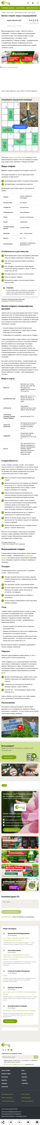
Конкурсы (4, 1077)
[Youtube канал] (8, 1050)
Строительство (7, 957)
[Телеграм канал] (2, 1050)
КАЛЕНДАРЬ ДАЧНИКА (7, 8)
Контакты (4, 1086)
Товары (23, 1080)
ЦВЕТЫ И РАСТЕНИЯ (32, 8)
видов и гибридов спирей (17, 157)
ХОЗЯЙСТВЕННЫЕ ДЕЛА (7, 1101)
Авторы (23, 1073)
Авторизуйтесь (6, 917)
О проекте (24, 1083)
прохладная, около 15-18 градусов (18, 820)
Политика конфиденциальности (11, 1111)
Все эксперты (9, 1021)
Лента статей (5, 1070)
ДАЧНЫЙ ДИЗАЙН (26, 1097)
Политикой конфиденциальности (14, 1064)
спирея (4, 785)
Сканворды (19, 1116)
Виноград (18, 940)
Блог (23, 1070)
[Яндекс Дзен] (11, 1050)
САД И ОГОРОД (20, 8)
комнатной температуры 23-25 (16, 822)
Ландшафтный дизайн (18, 938)
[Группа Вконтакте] (5, 1050)
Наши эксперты (9, 928)
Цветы (27, 938)
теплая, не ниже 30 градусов (16, 825)
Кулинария (16, 957)
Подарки (24, 1077)
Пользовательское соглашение (11, 1114)
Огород (8, 938)
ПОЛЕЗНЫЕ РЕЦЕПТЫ (27, 1101)
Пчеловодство (14, 959)
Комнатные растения (9, 940)
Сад (4, 938)
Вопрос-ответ (5, 1073)
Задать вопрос (8, 757)
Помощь (4, 1083)
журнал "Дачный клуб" (14, 20)
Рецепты (4, 1080)
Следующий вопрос (10, 830)
